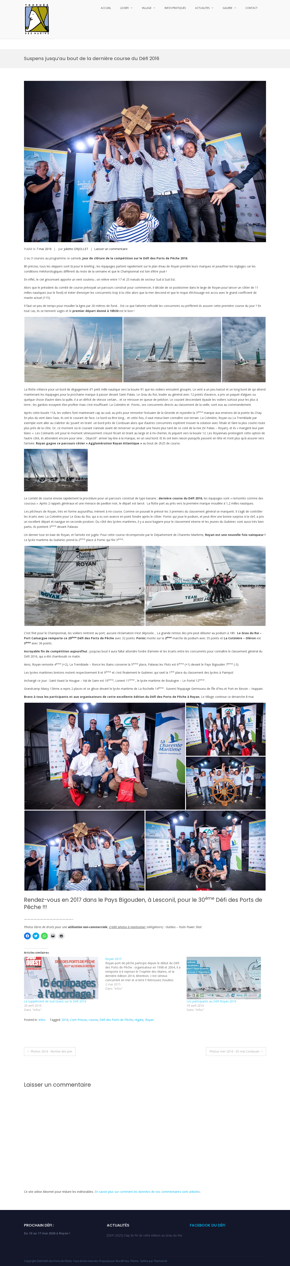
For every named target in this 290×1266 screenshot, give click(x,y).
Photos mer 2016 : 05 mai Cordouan (234, 1051)
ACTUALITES (202, 8)
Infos (41, 1020)
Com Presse (78, 1020)
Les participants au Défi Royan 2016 (211, 1001)
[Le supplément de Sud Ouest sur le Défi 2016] (62, 978)
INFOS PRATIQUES (175, 8)
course (93, 1020)
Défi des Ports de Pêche (116, 1020)
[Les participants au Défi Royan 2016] (225, 978)
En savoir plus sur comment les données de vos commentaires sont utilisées (147, 1192)
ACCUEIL (106, 8)
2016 (65, 1020)
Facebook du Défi (207, 1225)
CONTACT (251, 8)
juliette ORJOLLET (76, 249)
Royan (149, 1020)
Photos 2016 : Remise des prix (51, 1051)
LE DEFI (124, 8)
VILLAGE (146, 8)
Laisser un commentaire (111, 249)
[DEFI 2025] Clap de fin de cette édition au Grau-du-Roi (144, 1235)
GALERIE (227, 8)
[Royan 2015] (146, 974)
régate (139, 1020)
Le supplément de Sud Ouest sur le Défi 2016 (55, 1001)
